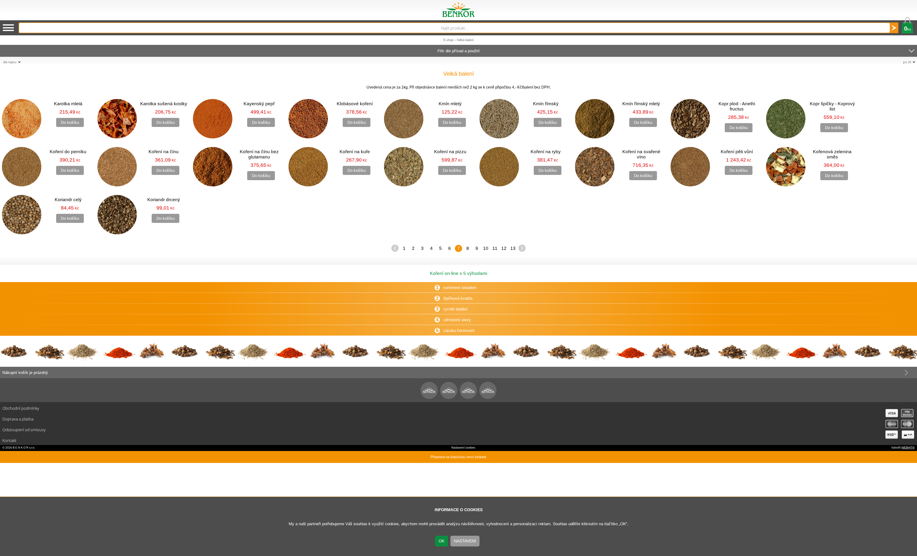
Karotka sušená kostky (163, 103)
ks (907, 28)
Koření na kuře (355, 151)
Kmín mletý (450, 103)
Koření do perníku (68, 151)
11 (494, 248)
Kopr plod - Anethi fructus (737, 106)
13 (513, 248)
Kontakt (9, 440)
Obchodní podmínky (20, 408)
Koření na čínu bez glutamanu (259, 154)
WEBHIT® (908, 447)
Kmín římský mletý (641, 103)
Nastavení (465, 541)
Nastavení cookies (463, 447)
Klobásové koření (355, 103)
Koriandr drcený (163, 199)
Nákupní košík (25, 372)
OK (441, 541)
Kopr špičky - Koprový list (832, 106)
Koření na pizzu (450, 151)
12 (503, 248)
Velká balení (465, 40)
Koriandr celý (68, 199)
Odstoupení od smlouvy (24, 429)
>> (522, 248)
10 (485, 248)
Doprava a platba (17, 419)
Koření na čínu (164, 151)
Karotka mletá (68, 103)
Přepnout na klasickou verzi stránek (458, 457)
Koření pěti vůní (737, 151)
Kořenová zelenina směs (832, 154)
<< (395, 248)
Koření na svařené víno (641, 154)
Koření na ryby (546, 151)
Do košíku (70, 122)
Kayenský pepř (259, 103)
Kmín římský (546, 103)
